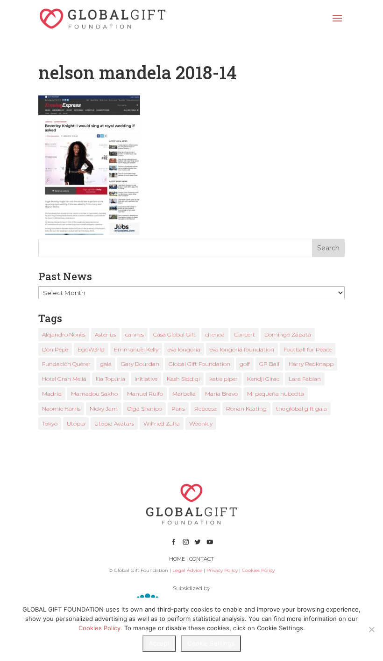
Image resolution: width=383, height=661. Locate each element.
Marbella (184, 393)
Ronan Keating (246, 408)
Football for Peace (308, 349)
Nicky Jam (104, 408)
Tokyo (49, 423)
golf (245, 363)
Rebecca (205, 408)
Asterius (105, 334)
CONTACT (201, 559)
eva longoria (184, 349)
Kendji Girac (263, 378)
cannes (134, 334)
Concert (244, 334)
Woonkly (201, 423)
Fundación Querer (66, 363)
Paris (178, 408)
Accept (159, 643)
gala (106, 363)
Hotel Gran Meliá (64, 378)
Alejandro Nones (63, 334)
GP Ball (269, 363)
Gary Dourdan (140, 363)
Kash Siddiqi (183, 378)
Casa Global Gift (174, 334)
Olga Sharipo (144, 408)
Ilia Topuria (110, 378)
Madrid (52, 393)
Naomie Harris (61, 408)
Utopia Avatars (114, 423)
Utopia (76, 423)
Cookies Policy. (100, 628)
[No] (371, 629)
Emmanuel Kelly (136, 349)
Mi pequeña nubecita (275, 393)
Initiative (146, 378)
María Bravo (221, 393)
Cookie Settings (210, 643)
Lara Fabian (305, 378)
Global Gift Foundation (199, 363)
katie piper (223, 378)
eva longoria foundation (242, 349)
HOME (177, 559)
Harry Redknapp (311, 363)
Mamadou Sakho (94, 393)
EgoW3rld (91, 349)
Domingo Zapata (287, 334)
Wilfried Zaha (161, 423)
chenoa (215, 334)
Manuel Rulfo (145, 393)
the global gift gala (301, 408)
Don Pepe (55, 349)
